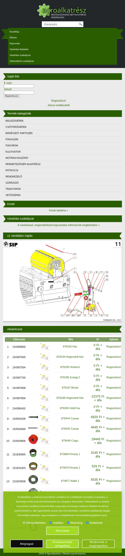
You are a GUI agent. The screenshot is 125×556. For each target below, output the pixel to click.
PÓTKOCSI (12, 170)
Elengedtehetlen (36, 522)
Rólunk (13, 37)
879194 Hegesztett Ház (70, 356)
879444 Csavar (70, 418)
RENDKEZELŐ (14, 176)
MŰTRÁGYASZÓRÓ (17, 158)
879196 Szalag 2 (70, 377)
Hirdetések (96, 522)
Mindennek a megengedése (98, 544)
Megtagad (26, 543)
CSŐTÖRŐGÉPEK (16, 127)
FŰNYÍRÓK (12, 145)
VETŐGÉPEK (13, 195)
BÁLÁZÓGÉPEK (15, 120)
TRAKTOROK (13, 189)
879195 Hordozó (70, 367)
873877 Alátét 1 (70, 481)
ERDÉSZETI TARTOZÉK (19, 133)
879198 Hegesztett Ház (70, 398)
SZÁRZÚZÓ (12, 182)
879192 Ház (70, 346)
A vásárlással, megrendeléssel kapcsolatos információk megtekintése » (59, 225)
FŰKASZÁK (12, 139)
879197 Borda (70, 387)
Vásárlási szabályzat (20, 55)
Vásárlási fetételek (19, 49)
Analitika (58, 522)
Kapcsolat (15, 43)
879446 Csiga (70, 440)
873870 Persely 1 (70, 467)
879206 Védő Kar (70, 408)
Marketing (76, 522)
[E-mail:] (19, 86)
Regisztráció (113, 346)
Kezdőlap (14, 31)
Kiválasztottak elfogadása (62, 544)
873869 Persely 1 (70, 454)
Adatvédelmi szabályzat (22, 61)
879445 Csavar (70, 428)
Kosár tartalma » (58, 210)
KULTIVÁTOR (13, 151)
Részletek (62, 530)
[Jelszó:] (19, 92)
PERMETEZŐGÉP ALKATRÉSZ (23, 164)
